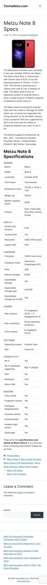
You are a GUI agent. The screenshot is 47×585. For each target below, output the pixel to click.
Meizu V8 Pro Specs (16, 474)
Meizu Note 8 (13, 459)
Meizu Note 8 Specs (28, 466)
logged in (20, 492)
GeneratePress (23, 581)
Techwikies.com (16, 6)
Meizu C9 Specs (15, 470)
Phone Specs (13, 455)
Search (7, 510)
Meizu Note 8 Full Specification (18, 463)
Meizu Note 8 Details (31, 459)
